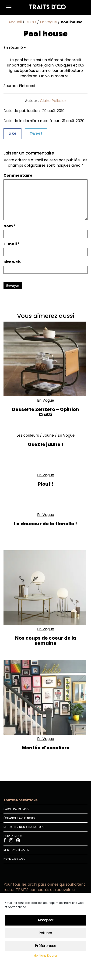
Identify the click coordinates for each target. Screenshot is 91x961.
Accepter (46, 920)
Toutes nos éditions (21, 800)
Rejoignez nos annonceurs (24, 827)
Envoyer (12, 285)
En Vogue (48, 22)
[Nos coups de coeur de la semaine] (46, 587)
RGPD (7, 859)
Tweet (36, 133)
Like (12, 133)
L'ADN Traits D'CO (16, 809)
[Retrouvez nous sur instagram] (11, 841)
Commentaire (18, 175)
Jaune (48, 435)
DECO (30, 22)
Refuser (45, 932)
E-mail (12, 244)
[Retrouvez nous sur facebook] (5, 841)
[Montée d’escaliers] (46, 697)
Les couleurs (28, 435)
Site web (12, 262)
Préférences (45, 945)
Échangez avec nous (19, 818)
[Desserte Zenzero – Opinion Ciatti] (46, 359)
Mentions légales (46, 955)
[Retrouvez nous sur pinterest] (18, 841)
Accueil (15, 22)
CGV (15, 859)
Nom (10, 226)
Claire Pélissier (53, 100)
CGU (22, 859)
